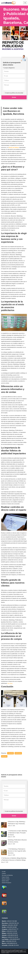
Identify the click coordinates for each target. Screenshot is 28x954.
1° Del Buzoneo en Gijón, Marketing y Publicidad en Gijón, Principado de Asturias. (17, 832)
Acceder (3, 871)
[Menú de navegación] (25, 3)
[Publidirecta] (8, 3)
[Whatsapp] (4, 950)
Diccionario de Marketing (7, 875)
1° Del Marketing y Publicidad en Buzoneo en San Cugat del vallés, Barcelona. (17, 851)
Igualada (4, 756)
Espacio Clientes (5, 877)
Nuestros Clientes (6, 879)
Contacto (4, 873)
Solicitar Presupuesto (6, 882)
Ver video (10, 683)
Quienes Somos (5, 880)
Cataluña (10, 753)
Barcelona (18, 753)
